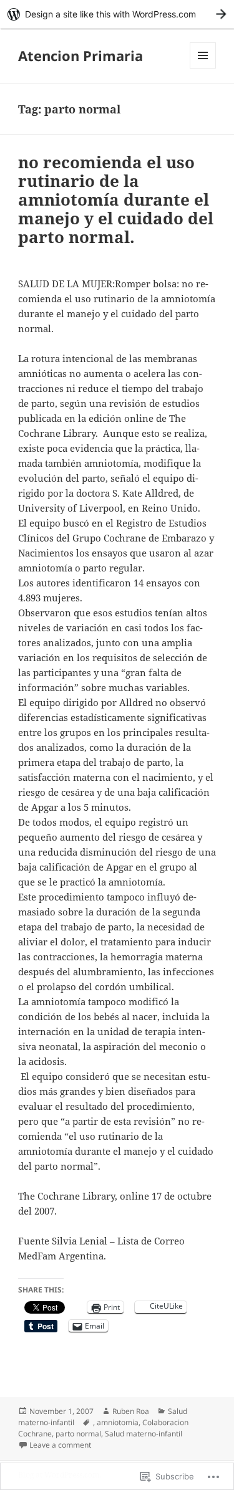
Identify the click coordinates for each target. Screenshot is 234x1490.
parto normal (78, 1433)
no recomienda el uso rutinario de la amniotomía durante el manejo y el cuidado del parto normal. (115, 199)
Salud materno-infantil (143, 1433)
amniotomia (118, 1422)
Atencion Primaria (80, 55)
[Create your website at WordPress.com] (117, 14)
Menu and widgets (203, 68)
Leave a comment (60, 1445)
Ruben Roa (130, 1411)
